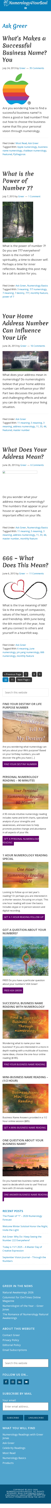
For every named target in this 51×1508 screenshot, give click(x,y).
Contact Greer (11, 1335)
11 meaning (23, 422)
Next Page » (23, 680)
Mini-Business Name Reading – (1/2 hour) (25, 1079)
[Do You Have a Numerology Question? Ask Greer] (25, 956)
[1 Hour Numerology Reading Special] (25, 875)
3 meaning (22, 289)
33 (41, 426)
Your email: (9, 1400)
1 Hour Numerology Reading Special (25, 857)
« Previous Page (12, 675)
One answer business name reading (25, 1197)
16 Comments (37, 345)
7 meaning (8, 293)
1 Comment (34, 196)
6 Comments (37, 465)
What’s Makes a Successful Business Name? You (25, 49)
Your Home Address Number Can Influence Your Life (25, 327)
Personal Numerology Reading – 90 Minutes (20, 778)
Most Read (21, 143)
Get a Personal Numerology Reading (21, 841)
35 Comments (36, 68)
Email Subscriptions (15, 1350)
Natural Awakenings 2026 (18, 1292)
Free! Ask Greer (13, 991)
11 (37, 426)
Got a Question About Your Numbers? (24, 931)
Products (8, 1463)
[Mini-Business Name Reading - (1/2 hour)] (25, 1099)
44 (44, 426)
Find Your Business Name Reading (25, 1065)
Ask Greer (33, 143)
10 (6, 679)
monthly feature (39, 293)
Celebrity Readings (14, 1448)
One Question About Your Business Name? (23, 1142)
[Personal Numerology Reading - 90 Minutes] (25, 797)
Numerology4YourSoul (25, 3)
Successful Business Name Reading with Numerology (23, 1005)
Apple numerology (27, 146)
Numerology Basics (37, 285)
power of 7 (8, 296)
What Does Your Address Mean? (24, 453)
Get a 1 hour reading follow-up (24, 917)
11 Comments (36, 573)
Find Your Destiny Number (21, 765)
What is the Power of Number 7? (18, 181)
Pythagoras (19, 154)
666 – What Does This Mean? (25, 561)
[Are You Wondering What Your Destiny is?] (25, 727)
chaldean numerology (34, 150)
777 (27, 293)
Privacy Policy (11, 1340)
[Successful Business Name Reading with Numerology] (25, 1025)
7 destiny (19, 293)
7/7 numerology (38, 289)
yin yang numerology (28, 652)
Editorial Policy (12, 1345)
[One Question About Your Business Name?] (25, 1162)
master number (21, 430)
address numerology (24, 426)
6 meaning (22, 648)
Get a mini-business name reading (25, 1128)
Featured (7, 154)
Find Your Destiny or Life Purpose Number (22, 705)
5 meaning (36, 422)
